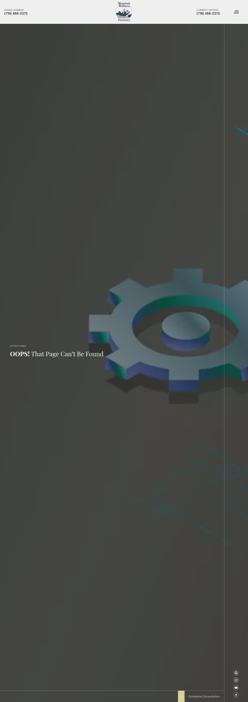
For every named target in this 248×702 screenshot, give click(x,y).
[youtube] (236, 687)
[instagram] (236, 680)
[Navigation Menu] (236, 12)
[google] (236, 672)
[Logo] (124, 12)
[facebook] (236, 695)
